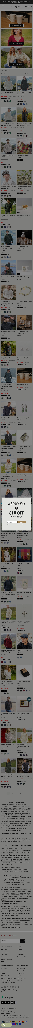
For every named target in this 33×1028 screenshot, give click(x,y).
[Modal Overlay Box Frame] (16, 514)
